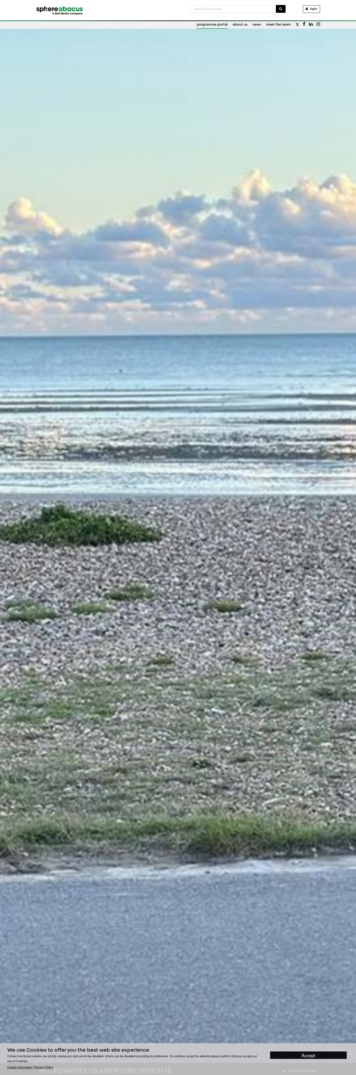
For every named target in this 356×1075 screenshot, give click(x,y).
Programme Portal (212, 24)
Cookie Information (20, 1067)
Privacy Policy (43, 1067)
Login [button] (313, 9)
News (256, 24)
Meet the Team (278, 24)
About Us (240, 24)
